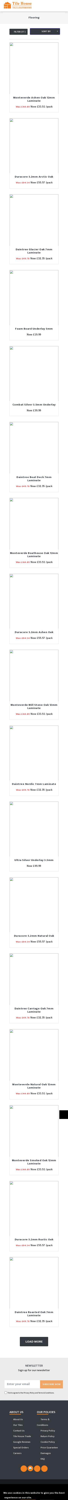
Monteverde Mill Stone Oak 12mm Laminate (34, 706)
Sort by (46, 31)
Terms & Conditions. (46, 1392)
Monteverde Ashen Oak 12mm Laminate (34, 99)
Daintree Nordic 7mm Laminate (34, 784)
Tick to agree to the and (31, 1392)
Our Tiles (18, 1425)
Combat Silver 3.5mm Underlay (34, 404)
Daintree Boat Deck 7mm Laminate (34, 479)
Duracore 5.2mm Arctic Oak (34, 176)
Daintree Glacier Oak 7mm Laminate (34, 251)
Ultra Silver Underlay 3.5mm (34, 860)
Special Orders (21, 1448)
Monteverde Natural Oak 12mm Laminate (34, 1086)
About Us (18, 1419)
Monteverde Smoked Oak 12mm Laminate (34, 1162)
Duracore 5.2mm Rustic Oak (34, 1239)
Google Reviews (21, 1442)
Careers (17, 1453)
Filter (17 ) (19, 32)
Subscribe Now (51, 1384)
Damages (45, 1453)
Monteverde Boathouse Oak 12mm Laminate (34, 555)
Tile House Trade (22, 1436)
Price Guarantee (49, 1448)
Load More (34, 1341)
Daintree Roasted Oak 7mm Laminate (34, 1314)
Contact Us (19, 1431)
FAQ (42, 1459)
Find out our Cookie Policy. (48, 1497)
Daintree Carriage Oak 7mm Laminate (34, 1010)
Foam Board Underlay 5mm (34, 328)
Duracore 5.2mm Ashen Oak (34, 632)
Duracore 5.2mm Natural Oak (34, 935)
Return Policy (47, 1436)
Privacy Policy (29, 1392)
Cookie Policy (47, 1442)
